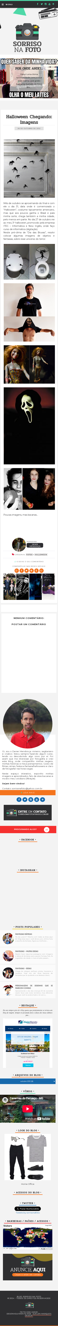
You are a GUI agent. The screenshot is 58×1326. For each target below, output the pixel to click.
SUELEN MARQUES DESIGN (38, 1315)
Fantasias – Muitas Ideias (26, 951)
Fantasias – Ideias (23, 969)
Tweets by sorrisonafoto (28, 1212)
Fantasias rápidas (23, 934)
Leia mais (29, 793)
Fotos (29, 554)
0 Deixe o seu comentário (30, 562)
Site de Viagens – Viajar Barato (27, 1038)
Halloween (41, 554)
